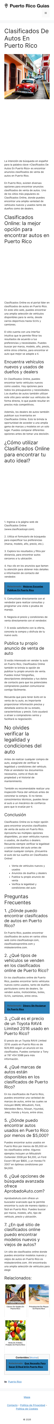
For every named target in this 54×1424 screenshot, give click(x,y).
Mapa (27, 1397)
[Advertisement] (27, 131)
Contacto (12, 1405)
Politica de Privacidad (32, 1405)
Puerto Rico (15, 1381)
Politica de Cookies (27, 1408)
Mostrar (34, 1357)
